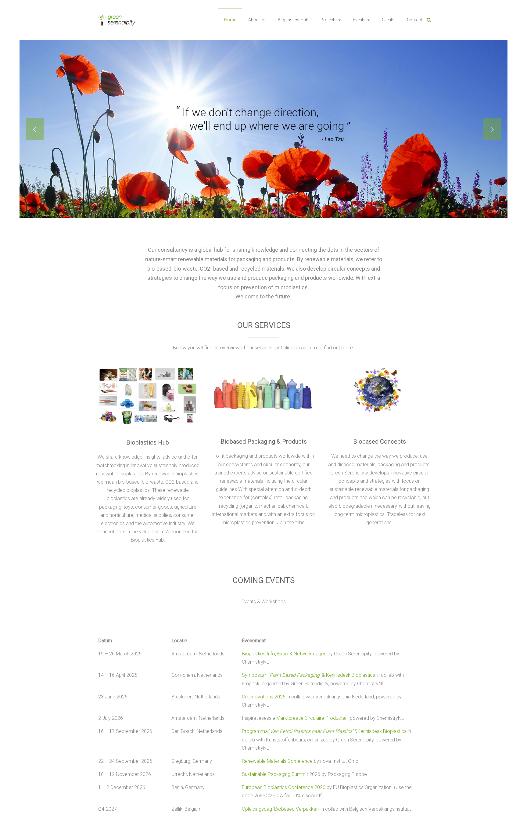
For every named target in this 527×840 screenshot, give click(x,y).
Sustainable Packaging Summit (275, 774)
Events (359, 19)
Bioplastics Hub (293, 19)
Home (230, 19)
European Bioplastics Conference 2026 (283, 787)
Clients (388, 19)
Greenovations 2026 (263, 697)
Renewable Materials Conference (277, 761)
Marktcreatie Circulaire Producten (312, 718)
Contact (414, 19)
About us (257, 19)
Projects (329, 19)
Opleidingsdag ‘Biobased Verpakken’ (280, 809)
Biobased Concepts (379, 441)
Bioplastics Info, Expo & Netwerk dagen (284, 654)
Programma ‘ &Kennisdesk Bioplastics (324, 731)
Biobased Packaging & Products (263, 441)
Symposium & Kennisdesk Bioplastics (308, 675)
